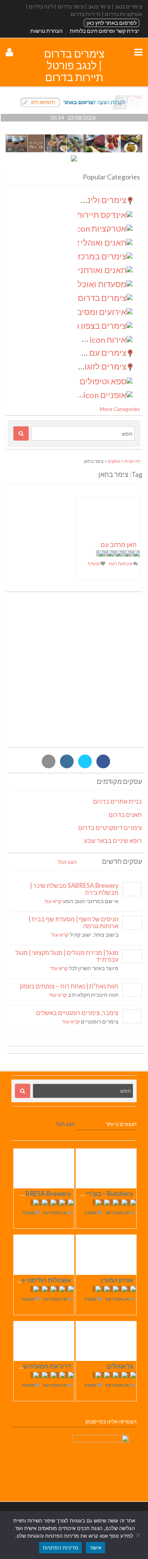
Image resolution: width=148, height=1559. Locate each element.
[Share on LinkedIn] (67, 761)
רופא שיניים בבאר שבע (113, 840)
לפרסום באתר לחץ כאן (112, 22)
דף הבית (132, 461)
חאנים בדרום (125, 814)
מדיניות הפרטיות (60, 1548)
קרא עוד (53, 901)
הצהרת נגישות (46, 30)
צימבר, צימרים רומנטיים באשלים (77, 1012)
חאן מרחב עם (119, 544)
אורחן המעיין (117, 1280)
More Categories (120, 409)
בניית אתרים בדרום (117, 801)
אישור (95, 1548)
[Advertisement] (74, 670)
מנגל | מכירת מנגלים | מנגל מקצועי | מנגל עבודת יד (67, 956)
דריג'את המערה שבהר (41, 1366)
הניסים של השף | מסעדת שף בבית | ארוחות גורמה (73, 922)
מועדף (94, 563)
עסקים (114, 461)
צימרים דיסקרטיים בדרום (110, 827)
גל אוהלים (120, 1366)
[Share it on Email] (48, 761)
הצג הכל (67, 862)
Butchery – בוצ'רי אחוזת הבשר (92, 1194)
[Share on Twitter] (85, 761)
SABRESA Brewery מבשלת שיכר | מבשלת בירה (74, 889)
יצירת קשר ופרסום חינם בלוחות (104, 30)
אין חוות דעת (121, 563)
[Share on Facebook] (103, 761)
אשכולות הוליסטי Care (41, 1280)
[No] (138, 1535)
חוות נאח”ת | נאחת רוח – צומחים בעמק (69, 986)
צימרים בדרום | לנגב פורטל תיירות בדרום (74, 65)
